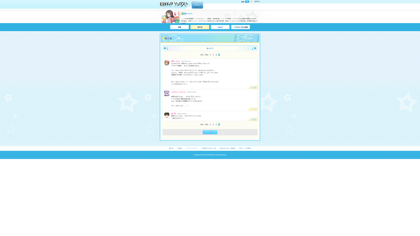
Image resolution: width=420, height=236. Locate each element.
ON (247, 1)
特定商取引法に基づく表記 (209, 148)
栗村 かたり (175, 61)
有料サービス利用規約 (245, 148)
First (202, 55)
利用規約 (179, 148)
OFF (251, 1)
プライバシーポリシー (192, 148)
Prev (206, 55)
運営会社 (171, 148)
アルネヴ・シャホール (178, 92)
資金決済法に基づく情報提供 (227, 148)
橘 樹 (173, 113)
